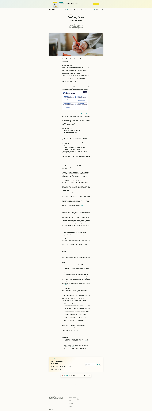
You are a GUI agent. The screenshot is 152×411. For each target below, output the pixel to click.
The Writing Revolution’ (73, 343)
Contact (78, 399)
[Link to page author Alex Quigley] (62, 375)
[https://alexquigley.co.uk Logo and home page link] (54, 9)
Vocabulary (71, 403)
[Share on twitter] (86, 375)
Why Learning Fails (72, 404)
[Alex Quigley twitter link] (102, 396)
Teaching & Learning (72, 401)
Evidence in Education (72, 397)
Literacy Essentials (72, 398)
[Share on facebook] (84, 375)
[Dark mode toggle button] (95, 9)
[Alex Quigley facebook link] (100, 396)
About (77, 398)
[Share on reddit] (88, 375)
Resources (78, 397)
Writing (71, 14)
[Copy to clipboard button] (89, 375)
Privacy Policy (51, 409)
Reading (70, 400)
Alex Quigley (80, 14)
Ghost (97, 409)
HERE (85, 160)
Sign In (102, 9)
